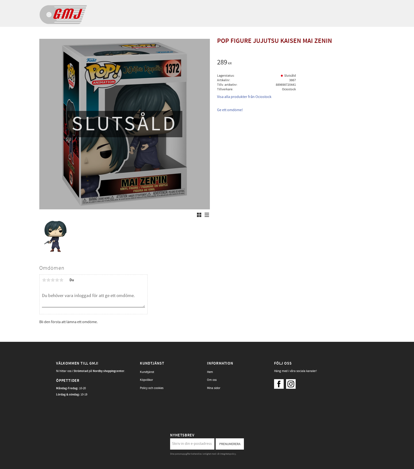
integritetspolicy (228, 453)
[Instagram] (292, 382)
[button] (199, 215)
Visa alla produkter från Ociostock (244, 96)
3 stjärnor (53, 280)
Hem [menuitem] (210, 372)
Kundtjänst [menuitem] (147, 372)
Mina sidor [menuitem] (213, 388)
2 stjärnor (48, 280)
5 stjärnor (61, 280)
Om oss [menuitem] (212, 380)
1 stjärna (44, 280)
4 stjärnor (57, 280)
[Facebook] (280, 382)
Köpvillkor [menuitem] (146, 380)
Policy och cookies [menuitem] (151, 388)
